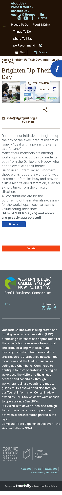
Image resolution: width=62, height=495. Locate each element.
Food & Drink (41, 24)
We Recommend (24, 45)
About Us (17, 3)
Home (5, 59)
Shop (23, 52)
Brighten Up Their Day (26, 59)
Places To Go (20, 24)
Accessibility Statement (44, 472)
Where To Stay (22, 38)
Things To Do (22, 31)
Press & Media (21, 7)
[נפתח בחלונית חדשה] (19, 19)
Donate (44, 89)
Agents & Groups (23, 14)
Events (43, 52)
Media (37, 469)
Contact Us (19, 11)
